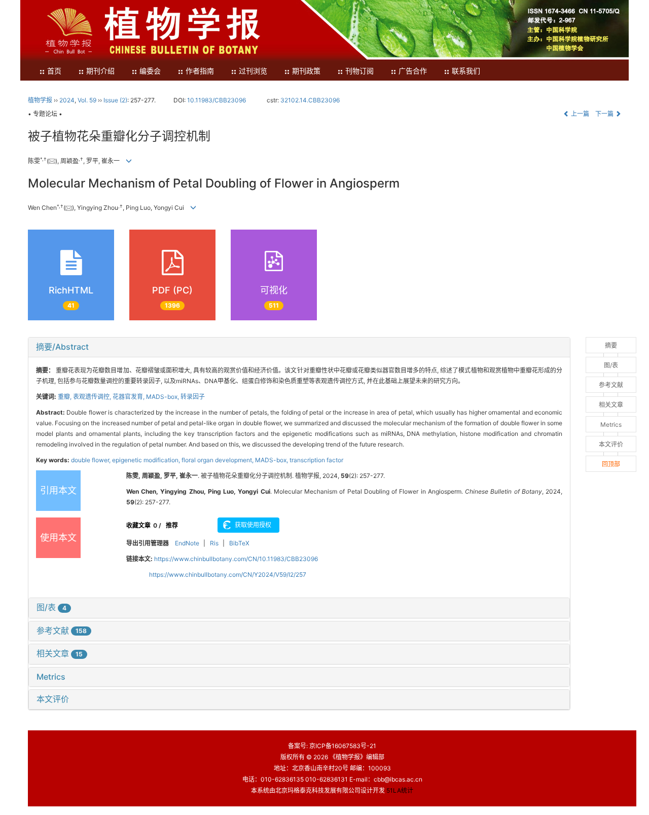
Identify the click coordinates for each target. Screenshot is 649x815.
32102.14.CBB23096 (310, 100)
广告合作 (413, 71)
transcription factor (316, 460)
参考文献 (62, 630)
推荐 (172, 525)
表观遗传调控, (93, 396)
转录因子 (193, 396)
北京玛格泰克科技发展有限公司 (317, 790)
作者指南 (200, 71)
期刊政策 (306, 71)
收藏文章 (138, 525)
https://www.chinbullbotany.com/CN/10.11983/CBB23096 (236, 559)
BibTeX (239, 543)
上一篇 (579, 114)
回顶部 (611, 464)
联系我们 (466, 71)
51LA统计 (399, 790)
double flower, (91, 460)
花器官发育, (129, 396)
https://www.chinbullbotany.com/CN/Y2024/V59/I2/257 (227, 574)
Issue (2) (115, 100)
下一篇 (605, 114)
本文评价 (53, 699)
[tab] (299, 347)
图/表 (51, 607)
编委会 (150, 71)
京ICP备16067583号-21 (342, 746)
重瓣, (65, 396)
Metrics (51, 677)
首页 (54, 71)
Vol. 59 (87, 100)
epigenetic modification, (147, 460)
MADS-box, (163, 396)
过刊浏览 (253, 71)
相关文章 (60, 653)
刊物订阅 (359, 71)
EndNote (187, 543)
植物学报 (40, 100)
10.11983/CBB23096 (216, 100)
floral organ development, (218, 460)
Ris (214, 543)
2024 (67, 100)
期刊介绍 (100, 71)
